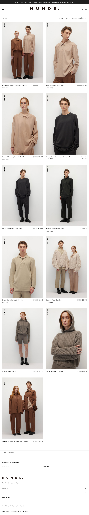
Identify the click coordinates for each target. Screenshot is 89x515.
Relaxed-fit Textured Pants (55, 228)
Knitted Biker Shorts (9, 371)
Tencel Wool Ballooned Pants (12, 228)
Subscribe (46, 466)
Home (4, 452)
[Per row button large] (50, 18)
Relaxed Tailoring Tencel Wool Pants (14, 85)
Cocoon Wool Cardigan (54, 300)
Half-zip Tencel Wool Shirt (55, 85)
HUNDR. (9, 506)
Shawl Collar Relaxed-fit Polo (12, 300)
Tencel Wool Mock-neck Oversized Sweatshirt (58, 158)
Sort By (68, 18)
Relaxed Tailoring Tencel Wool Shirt (14, 157)
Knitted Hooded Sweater (54, 371)
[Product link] (22, 55)
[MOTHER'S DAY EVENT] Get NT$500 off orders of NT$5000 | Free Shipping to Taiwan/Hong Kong (43, 2)
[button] (3, 9)
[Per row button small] (53, 18)
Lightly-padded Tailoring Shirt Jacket (15, 441)
